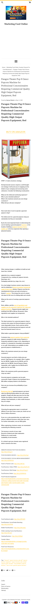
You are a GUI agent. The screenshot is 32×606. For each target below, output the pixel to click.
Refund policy (5, 588)
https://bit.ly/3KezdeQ (20, 527)
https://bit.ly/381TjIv (19, 463)
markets (8, 293)
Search (3, 584)
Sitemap (3, 590)
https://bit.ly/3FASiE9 (19, 519)
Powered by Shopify (25, 599)
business (24, 225)
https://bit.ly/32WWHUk (7, 460)
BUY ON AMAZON (16, 132)
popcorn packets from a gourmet (19, 337)
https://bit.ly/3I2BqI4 (17, 536)
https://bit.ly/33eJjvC (6, 533)
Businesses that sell (7, 391)
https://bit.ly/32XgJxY (7, 452)
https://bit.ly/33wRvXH (23, 467)
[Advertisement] (16, 42)
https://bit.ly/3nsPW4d (7, 524)
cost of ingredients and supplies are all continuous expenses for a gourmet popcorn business (16, 307)
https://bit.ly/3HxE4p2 (23, 455)
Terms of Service (5, 586)
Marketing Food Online (15, 599)
